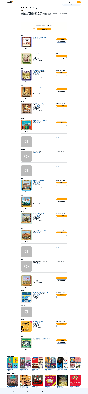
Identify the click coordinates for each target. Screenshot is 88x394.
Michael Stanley (60, 387)
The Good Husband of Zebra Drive (40, 197)
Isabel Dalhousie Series (24, 369)
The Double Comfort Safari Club (39, 276)
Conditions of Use (34, 391)
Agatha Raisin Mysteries (74, 369)
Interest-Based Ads (46, 391)
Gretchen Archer (48, 387)
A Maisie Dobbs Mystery (49, 369)
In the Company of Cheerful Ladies (40, 120)
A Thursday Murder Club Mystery (62, 369)
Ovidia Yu (72, 387)
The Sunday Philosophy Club (12, 386)
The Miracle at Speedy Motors (39, 213)
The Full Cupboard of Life (38, 103)
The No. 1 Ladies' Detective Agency (40, 37)
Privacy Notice (40, 391)
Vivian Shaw (35, 387)
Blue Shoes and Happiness (38, 180)
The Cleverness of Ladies (38, 321)
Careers (29, 391)
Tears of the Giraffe (37, 53)
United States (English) (73, 391)
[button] (23, 16)
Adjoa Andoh (38, 323)
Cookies (54, 391)
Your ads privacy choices (65, 391)
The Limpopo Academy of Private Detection (41, 338)
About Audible (25, 391)
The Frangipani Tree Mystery (74, 386)
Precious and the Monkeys (24, 386)
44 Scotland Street (35, 369)
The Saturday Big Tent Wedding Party (40, 292)
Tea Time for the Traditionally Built (40, 230)
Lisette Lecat (38, 39)
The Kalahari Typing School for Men (40, 87)
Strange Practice (35, 386)
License (51, 391)
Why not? (57, 137)
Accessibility (58, 391)
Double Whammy (47, 386)
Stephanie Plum (10, 369)
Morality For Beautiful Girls (38, 70)
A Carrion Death (59, 386)
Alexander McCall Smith (37, 38)
